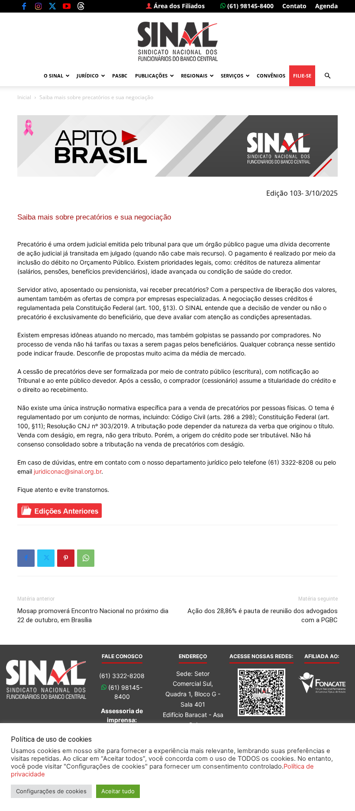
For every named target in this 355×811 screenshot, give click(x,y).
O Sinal (53, 75)
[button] (327, 76)
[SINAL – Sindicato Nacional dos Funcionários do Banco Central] (177, 41)
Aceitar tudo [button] (118, 791)
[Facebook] (23, 6)
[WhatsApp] (85, 558)
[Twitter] (52, 6)
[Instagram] (38, 6)
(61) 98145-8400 (250, 6)
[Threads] (80, 6)
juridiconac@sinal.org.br (67, 471)
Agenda (326, 6)
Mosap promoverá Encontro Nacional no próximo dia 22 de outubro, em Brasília (92, 615)
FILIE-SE (302, 75)
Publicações (151, 75)
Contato (294, 6)
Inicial (24, 97)
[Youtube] (66, 6)
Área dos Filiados (178, 6)
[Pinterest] (65, 558)
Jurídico (88, 75)
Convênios (271, 75)
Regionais (194, 75)
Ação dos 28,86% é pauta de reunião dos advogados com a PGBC (262, 615)
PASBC (119, 75)
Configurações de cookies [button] (51, 791)
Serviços (232, 75)
